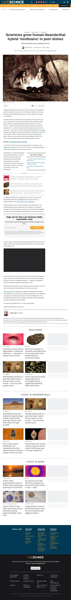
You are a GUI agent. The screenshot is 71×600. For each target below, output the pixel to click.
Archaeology (14, 5)
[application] (24, 260)
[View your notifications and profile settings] (64, 2)
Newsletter (42, 105)
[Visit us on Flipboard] (41, 2)
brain (38, 130)
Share (7, 105)
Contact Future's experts (26, 576)
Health (21, 5)
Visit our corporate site (38, 563)
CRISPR (38, 136)
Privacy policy (15, 581)
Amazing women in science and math (42, 540)
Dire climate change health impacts (17, 9)
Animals (7, 5)
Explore (56, 5)
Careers (12, 585)
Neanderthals (43, 32)
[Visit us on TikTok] (43, 2)
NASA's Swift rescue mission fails (37, 9)
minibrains (42, 132)
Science (27, 5)
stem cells (8, 157)
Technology (49, 5)
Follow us (35, 105)
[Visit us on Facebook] (32, 2)
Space (41, 5)
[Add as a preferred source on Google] (35, 568)
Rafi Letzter (30, 47)
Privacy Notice (8, 232)
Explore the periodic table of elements (42, 545)
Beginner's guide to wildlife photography (54, 537)
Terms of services (21, 231)
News (48, 47)
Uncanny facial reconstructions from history (41, 549)
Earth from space (29, 536)
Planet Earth (35, 5)
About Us (40, 575)
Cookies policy (28, 581)
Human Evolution (35, 32)
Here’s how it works (52, 50)
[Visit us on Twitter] (34, 2)
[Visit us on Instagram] (36, 2)
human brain (28, 197)
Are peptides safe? (53, 9)
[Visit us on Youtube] (39, 2)
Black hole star (66, 9)
